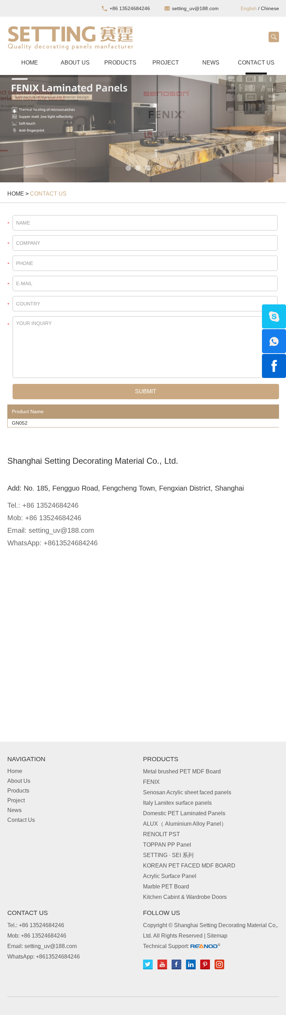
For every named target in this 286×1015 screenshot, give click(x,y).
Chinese (270, 8)
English (249, 8)
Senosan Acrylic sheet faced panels (187, 792)
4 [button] (157, 168)
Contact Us (256, 63)
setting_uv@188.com (195, 8)
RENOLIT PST (161, 834)
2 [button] (138, 168)
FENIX (151, 782)
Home (29, 63)
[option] (143, 128)
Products (120, 63)
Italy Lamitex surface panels (177, 803)
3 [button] (148, 168)
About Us (75, 63)
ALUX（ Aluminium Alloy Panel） (185, 824)
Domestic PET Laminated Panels (184, 813)
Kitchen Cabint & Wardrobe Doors (185, 897)
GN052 (20, 423)
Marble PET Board (166, 886)
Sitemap (217, 936)
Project (165, 63)
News (210, 63)
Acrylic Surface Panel (169, 876)
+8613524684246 (71, 543)
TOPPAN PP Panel (167, 845)
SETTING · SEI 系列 (168, 855)
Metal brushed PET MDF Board (182, 771)
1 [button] (128, 168)
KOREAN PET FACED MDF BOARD (189, 866)
